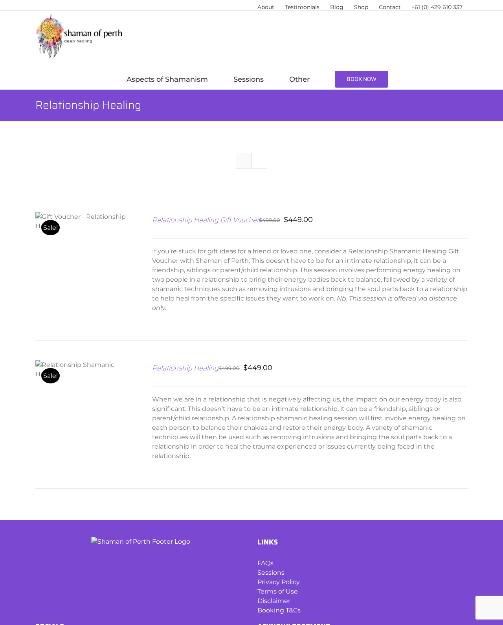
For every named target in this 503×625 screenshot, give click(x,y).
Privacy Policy (278, 582)
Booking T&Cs (279, 610)
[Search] (447, 79)
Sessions (271, 572)
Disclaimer (273, 601)
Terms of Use (277, 591)
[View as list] (259, 161)
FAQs (265, 563)
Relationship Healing (185, 368)
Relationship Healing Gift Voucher (205, 219)
